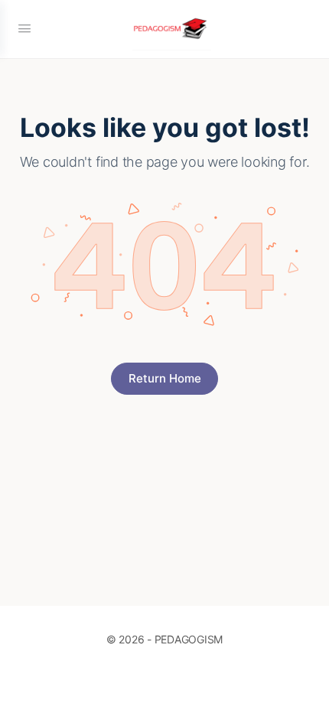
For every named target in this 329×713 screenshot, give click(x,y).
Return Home (165, 378)
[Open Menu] (24, 28)
